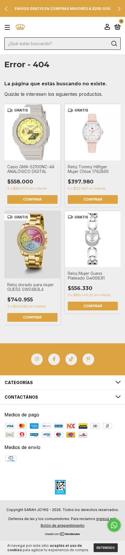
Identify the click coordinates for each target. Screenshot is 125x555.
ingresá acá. (106, 519)
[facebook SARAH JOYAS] (54, 359)
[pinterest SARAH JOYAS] (88, 359)
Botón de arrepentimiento (63, 525)
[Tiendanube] (62, 534)
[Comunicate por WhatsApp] (114, 525)
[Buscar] (114, 43)
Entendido (106, 547)
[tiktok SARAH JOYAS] (71, 359)
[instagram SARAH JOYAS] (37, 359)
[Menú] (8, 27)
